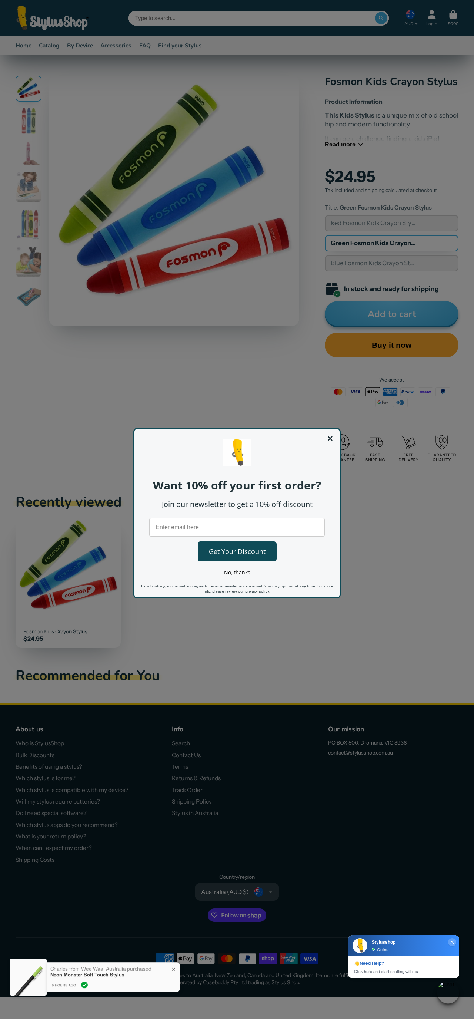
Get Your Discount (237, 551)
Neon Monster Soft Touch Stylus (87, 973)
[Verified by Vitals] (84, 983)
